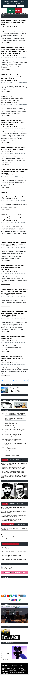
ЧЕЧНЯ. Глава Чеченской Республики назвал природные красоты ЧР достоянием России (12, 77)
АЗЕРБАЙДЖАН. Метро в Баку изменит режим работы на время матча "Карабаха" (15, 426)
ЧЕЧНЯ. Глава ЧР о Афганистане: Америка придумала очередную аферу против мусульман (14, 171)
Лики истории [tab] (21, 524)
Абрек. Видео (4, 652)
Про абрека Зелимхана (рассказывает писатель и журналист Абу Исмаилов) (13, 535)
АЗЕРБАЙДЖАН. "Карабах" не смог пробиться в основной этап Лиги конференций (13, 436)
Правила (16, 1)
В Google (7, 665)
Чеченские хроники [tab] (8, 524)
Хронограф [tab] (20, 503)
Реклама (15, 3)
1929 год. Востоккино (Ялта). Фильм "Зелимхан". (12, 532)
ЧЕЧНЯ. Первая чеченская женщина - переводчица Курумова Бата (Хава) (13, 512)
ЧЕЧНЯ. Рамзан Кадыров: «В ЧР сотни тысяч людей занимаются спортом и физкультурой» (13, 217)
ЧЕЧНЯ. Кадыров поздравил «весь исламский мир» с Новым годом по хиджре (12, 358)
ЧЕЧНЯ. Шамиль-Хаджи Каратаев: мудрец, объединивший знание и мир (11, 520)
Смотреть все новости (12, 455)
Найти (20, 6)
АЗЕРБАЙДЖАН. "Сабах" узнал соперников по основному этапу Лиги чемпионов (15, 414)
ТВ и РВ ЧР (3, 657)
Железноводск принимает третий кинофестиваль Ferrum (13, 440)
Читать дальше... (5, 42)
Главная (6, 1)
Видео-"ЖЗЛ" (4, 648)
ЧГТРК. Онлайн (4, 659)
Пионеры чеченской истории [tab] (10, 544)
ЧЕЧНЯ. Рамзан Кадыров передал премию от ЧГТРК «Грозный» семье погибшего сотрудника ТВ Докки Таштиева (14, 291)
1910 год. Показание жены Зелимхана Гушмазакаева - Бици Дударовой (14, 528)
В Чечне (9, 26)
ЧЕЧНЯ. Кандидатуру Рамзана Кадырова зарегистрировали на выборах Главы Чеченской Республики (14, 313)
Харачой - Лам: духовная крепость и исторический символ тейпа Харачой (13, 539)
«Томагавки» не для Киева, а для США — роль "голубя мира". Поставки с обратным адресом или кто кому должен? (14, 476)
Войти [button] (20, 3)
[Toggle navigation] (3, 16)
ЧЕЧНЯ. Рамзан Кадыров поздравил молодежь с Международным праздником (12, 267)
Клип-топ (3, 655)
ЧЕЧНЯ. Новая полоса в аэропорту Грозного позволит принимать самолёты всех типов (15, 451)
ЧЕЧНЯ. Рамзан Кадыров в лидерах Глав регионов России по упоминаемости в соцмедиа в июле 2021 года (13, 98)
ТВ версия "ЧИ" (5, 646)
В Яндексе (14, 665)
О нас (11, 1)
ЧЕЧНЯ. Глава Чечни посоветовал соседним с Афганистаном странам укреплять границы (12, 122)
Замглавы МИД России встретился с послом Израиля (15, 444)
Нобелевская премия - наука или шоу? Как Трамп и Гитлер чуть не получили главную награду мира (13, 468)
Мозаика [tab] (5, 503)
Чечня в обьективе (5, 650)
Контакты (9, 3)
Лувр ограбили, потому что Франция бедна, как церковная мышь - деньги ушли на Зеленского (12, 472)
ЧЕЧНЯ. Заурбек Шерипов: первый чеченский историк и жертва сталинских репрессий (14, 516)
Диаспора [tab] (11, 459)
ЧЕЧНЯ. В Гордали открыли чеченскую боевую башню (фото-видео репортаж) (14, 464)
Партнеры (22, 1)
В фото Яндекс (12, 667)
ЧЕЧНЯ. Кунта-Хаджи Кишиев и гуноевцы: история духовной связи (13, 508)
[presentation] (25, 489)
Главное (14, 26)
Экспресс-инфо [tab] (19, 459)
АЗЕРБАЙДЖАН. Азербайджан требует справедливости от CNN (14, 422)
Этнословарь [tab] (12, 503)
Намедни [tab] (5, 459)
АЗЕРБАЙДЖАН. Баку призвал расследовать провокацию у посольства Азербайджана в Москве (15, 431)
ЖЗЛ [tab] (15, 524)
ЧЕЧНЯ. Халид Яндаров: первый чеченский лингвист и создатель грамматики (14, 560)
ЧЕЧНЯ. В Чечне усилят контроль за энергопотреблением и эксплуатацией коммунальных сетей (14, 418)
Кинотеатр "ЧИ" (5, 653)
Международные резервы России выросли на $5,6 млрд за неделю (15, 447)
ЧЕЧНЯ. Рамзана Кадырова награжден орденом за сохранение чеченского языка (13, 22)
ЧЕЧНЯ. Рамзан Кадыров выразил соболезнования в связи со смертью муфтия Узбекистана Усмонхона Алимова (14, 195)
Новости (3, 26)
